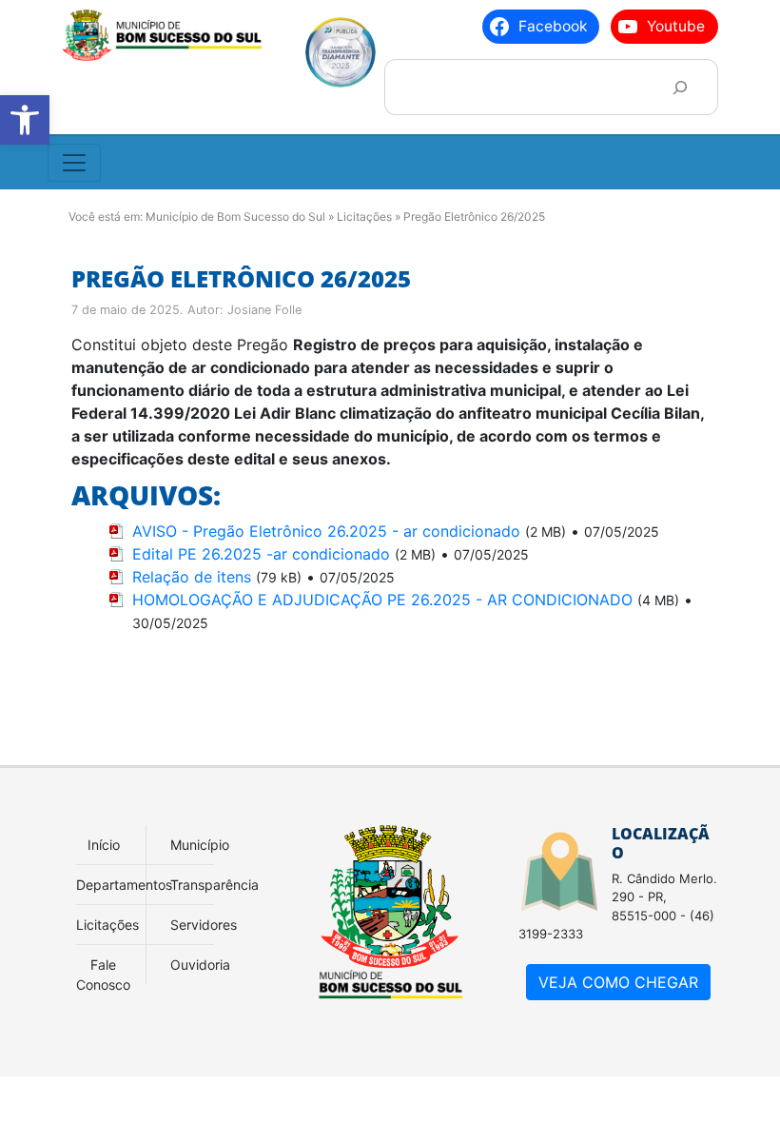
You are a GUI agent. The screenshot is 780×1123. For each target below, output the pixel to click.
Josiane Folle (264, 310)
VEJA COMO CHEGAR (618, 982)
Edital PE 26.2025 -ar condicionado (261, 553)
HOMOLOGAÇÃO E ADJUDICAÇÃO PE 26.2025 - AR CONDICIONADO (382, 599)
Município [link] (199, 845)
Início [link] (104, 845)
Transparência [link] (214, 885)
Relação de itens (191, 576)
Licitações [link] (107, 924)
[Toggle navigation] (74, 163)
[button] (24, 120)
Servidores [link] (203, 924)
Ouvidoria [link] (200, 964)
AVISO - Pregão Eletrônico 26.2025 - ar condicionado (326, 531)
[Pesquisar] (679, 87)
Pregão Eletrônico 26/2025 (241, 278)
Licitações (364, 216)
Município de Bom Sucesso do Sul (235, 216)
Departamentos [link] (124, 885)
